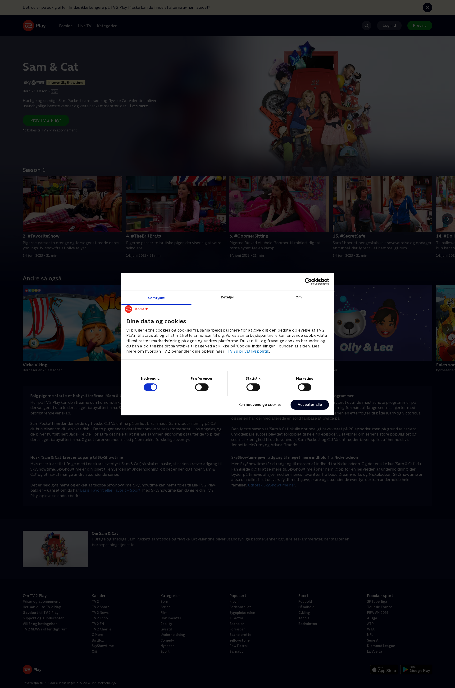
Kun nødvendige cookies (260, 404)
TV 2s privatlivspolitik (248, 351)
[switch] (202, 387)
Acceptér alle (310, 404)
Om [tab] (299, 297)
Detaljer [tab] (227, 297)
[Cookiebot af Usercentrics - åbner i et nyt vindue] (308, 281)
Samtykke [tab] (156, 298)
